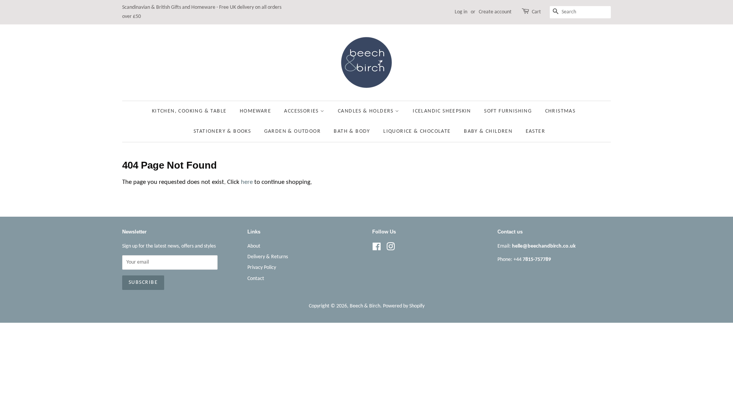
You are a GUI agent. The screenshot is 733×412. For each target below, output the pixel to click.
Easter (535, 131)
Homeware (255, 111)
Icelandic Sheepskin (442, 111)
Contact (255, 279)
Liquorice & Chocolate (416, 131)
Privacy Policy (261, 267)
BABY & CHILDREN (488, 131)
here (247, 182)
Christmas (560, 111)
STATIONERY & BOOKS (222, 131)
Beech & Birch (365, 306)
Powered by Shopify (404, 306)
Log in (461, 12)
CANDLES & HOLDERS (366, 111)
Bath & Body (352, 131)
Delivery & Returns (267, 257)
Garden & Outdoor (292, 131)
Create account (495, 12)
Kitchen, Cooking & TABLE (189, 111)
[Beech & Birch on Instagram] (390, 248)
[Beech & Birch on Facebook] (376, 248)
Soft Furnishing (508, 111)
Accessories (302, 111)
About (253, 246)
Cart (536, 12)
